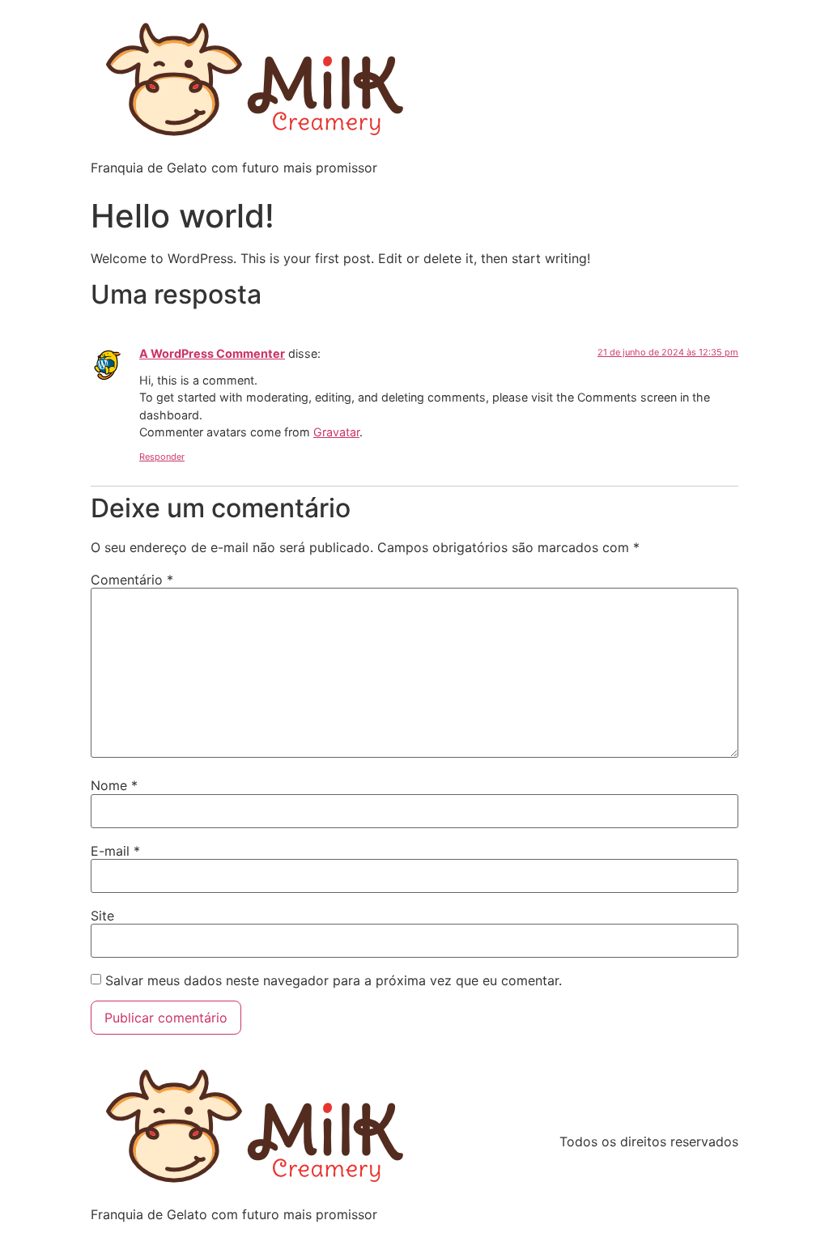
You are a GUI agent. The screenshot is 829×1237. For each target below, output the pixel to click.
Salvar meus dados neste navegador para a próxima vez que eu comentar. (333, 980)
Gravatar (336, 432)
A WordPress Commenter (212, 353)
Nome (114, 785)
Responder (162, 456)
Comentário (132, 579)
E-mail (115, 850)
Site (102, 915)
